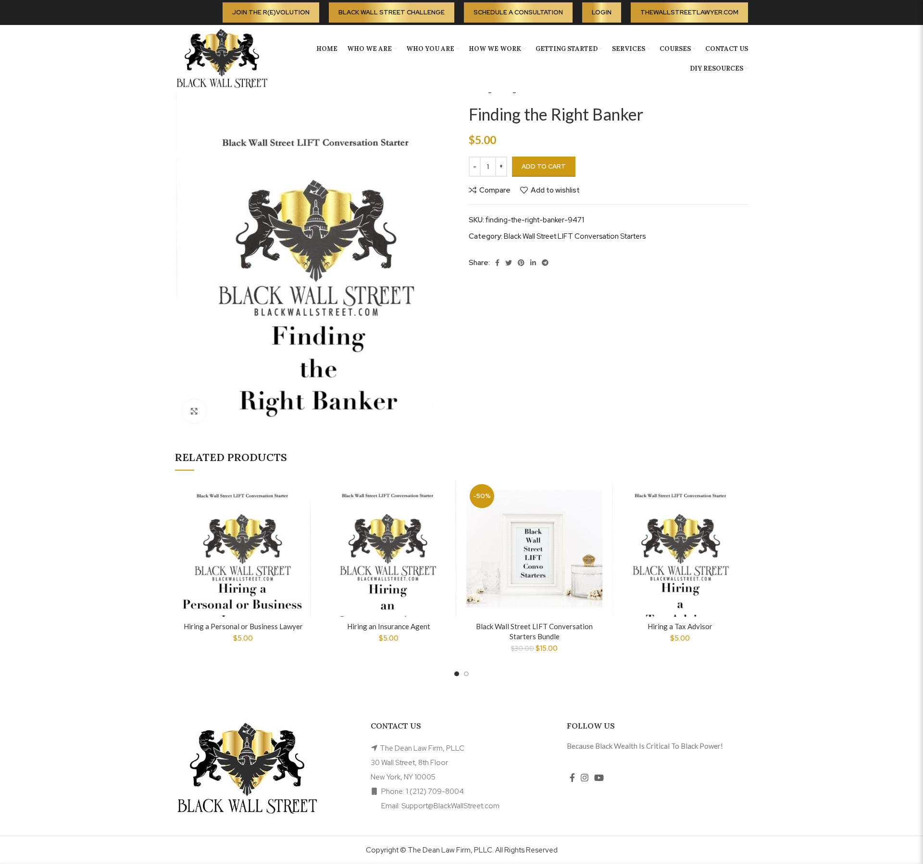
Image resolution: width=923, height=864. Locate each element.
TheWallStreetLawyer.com (689, 12)
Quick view (304, 539)
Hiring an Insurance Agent (388, 626)
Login (601, 12)
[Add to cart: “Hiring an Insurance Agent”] (449, 518)
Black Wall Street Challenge (391, 12)
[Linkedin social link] (533, 262)
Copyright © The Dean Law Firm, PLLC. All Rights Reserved (462, 850)
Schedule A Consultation (518, 12)
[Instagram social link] (584, 777)
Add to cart (544, 166)
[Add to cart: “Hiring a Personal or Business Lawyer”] (304, 518)
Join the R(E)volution (271, 12)
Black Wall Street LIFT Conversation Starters (575, 236)
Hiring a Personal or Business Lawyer (243, 626)
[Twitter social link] (508, 262)
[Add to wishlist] (304, 496)
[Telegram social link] (545, 262)
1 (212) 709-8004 (435, 791)
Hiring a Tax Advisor (680, 626)
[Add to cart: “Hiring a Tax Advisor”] (741, 518)
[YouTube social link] (599, 777)
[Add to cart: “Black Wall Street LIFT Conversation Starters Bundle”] (595, 518)
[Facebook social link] (497, 262)
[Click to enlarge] (194, 411)
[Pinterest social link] (521, 262)
